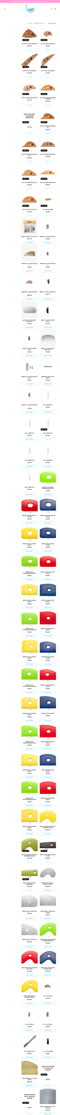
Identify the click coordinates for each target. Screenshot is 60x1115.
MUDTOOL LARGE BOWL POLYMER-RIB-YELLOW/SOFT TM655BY (48, 827)
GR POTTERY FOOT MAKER (48, 209)
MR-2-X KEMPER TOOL (29, 433)
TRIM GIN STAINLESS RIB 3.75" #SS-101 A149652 (48, 1107)
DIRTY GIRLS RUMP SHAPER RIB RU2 (47, 154)
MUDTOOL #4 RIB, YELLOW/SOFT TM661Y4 (29, 770)
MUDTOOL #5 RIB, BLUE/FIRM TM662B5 (48, 770)
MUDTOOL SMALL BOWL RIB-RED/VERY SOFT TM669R (30, 968)
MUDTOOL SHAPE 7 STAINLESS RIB (29, 939)
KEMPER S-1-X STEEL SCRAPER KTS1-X (48, 292)
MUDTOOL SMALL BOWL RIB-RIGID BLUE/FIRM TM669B (48, 968)
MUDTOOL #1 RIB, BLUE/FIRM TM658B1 (48, 544)
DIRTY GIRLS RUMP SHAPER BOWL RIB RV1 (29, 155)
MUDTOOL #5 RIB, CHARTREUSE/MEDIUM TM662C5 (29, 799)
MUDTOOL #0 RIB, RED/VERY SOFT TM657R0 (30, 516)
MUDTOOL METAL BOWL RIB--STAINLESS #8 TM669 (48, 883)
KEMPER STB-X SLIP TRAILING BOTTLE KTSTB (30, 377)
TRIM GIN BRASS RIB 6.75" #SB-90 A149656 (29, 1079)
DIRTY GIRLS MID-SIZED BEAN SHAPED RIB (29, 115)
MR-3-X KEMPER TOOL (48, 433)
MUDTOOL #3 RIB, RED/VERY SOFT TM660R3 (48, 686)
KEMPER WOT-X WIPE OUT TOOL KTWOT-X (47, 377)
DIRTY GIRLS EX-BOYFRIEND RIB (29, 70)
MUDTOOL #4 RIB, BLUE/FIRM (48, 713)
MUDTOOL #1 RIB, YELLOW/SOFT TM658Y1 (29, 601)
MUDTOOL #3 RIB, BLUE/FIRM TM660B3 (48, 657)
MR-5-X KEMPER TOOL (48, 460)
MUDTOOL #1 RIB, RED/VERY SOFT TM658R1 (48, 572)
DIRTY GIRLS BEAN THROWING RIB (48, 43)
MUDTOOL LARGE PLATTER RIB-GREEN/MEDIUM (29, 883)
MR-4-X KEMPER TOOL (29, 460)
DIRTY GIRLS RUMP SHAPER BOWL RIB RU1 (48, 126)
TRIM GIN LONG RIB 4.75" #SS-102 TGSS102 (48, 1068)
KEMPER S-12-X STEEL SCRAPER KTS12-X (48, 321)
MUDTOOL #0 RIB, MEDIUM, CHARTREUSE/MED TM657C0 (48, 488)
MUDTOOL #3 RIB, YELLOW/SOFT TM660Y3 (29, 714)
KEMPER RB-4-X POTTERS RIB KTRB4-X (48, 264)
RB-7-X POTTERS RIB (48, 1024)
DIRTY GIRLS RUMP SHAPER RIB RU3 (29, 182)
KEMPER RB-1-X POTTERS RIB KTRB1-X (48, 236)
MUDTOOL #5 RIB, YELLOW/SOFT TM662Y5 (29, 827)
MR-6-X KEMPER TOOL (29, 487)
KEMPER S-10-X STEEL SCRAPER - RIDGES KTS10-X (29, 321)
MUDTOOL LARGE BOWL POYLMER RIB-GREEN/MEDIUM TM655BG (30, 855)
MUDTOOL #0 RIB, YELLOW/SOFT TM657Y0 (29, 544)
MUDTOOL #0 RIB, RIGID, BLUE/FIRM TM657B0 (47, 516)
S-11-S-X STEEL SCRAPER (48, 1051)
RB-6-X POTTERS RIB (29, 1024)
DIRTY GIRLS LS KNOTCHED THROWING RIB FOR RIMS (48, 98)
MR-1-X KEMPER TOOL (47, 405)
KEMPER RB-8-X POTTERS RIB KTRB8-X (29, 292)
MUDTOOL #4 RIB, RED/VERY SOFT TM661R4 (48, 742)
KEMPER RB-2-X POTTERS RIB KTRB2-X (29, 264)
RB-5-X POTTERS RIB (48, 996)
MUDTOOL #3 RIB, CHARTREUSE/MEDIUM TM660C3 (29, 686)
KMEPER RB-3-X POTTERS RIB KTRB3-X (29, 405)
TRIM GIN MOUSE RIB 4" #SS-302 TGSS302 (29, 1096)
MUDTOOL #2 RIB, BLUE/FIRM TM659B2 (48, 601)
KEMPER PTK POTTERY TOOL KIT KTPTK (30, 236)
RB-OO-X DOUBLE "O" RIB (29, 1051)
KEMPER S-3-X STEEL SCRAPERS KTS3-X (29, 349)
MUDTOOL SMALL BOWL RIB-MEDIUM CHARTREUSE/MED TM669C (47, 940)
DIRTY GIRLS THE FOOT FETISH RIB (29, 209)
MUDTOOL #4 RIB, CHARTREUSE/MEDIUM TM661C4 (29, 742)
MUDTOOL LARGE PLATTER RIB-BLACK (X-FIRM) (48, 855)
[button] (57, 1)
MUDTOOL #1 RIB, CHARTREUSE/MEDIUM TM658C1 (29, 572)
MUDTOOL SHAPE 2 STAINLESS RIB (29, 911)
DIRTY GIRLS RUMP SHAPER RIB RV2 (47, 182)
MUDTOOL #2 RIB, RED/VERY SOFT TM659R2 (48, 629)
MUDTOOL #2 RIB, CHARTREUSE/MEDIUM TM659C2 (29, 629)
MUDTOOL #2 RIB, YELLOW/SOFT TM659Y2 (29, 657)
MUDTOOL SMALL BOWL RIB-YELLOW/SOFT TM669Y (29, 996)
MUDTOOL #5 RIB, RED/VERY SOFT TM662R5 (48, 799)
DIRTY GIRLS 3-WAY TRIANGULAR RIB (29, 43)
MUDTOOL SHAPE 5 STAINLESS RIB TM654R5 (48, 912)
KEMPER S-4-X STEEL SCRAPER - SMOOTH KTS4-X (48, 349)
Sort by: (29, 23)
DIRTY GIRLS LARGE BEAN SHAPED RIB (29, 97)
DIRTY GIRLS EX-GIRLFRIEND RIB (48, 70)
